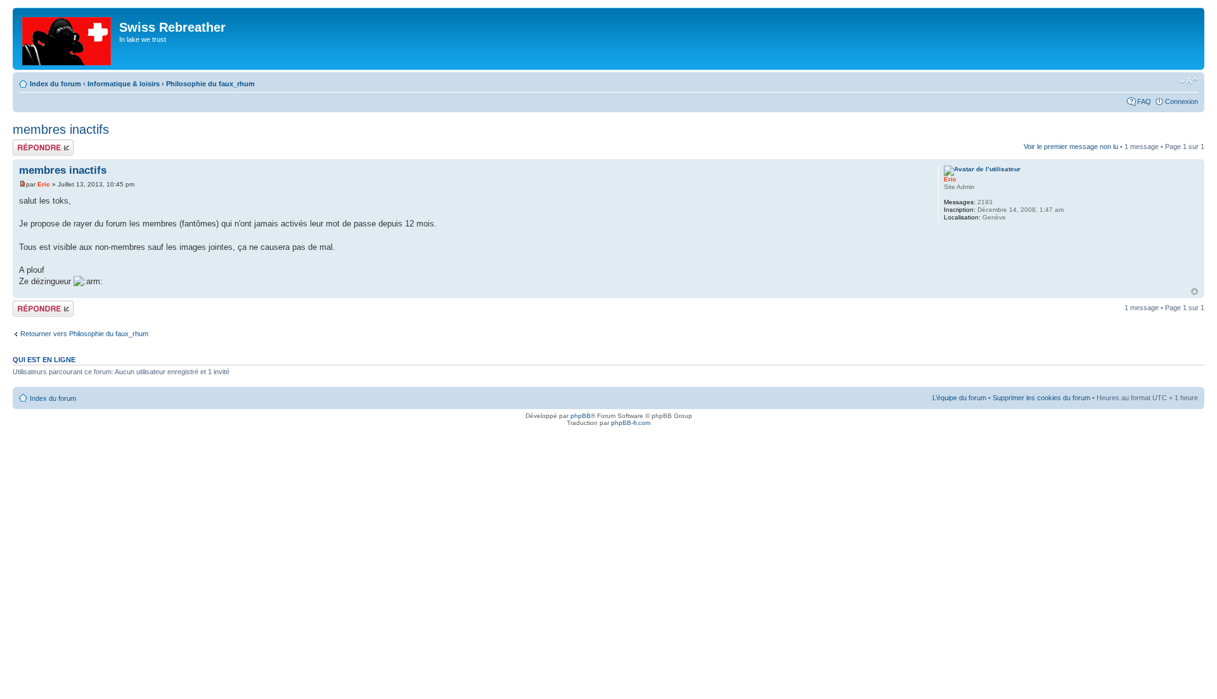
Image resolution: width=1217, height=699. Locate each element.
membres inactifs (61, 129)
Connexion (1181, 101)
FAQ (1144, 101)
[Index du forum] (67, 39)
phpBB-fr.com (630, 422)
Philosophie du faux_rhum (210, 84)
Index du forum (55, 84)
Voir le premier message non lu (1071, 146)
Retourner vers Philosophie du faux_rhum (84, 333)
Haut (1194, 291)
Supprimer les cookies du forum (1041, 398)
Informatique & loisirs (123, 84)
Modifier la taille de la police (1189, 81)
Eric (43, 184)
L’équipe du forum (959, 398)
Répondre (28, 143)
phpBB (580, 415)
